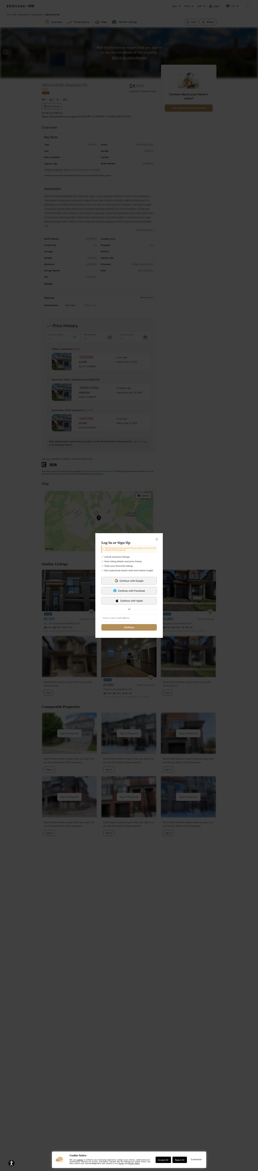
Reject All (179, 1159)
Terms (121, 1163)
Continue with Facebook (131, 590)
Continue (129, 627)
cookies (80, 1159)
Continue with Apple (131, 600)
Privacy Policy (134, 1163)
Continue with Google (132, 580)
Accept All (163, 1159)
